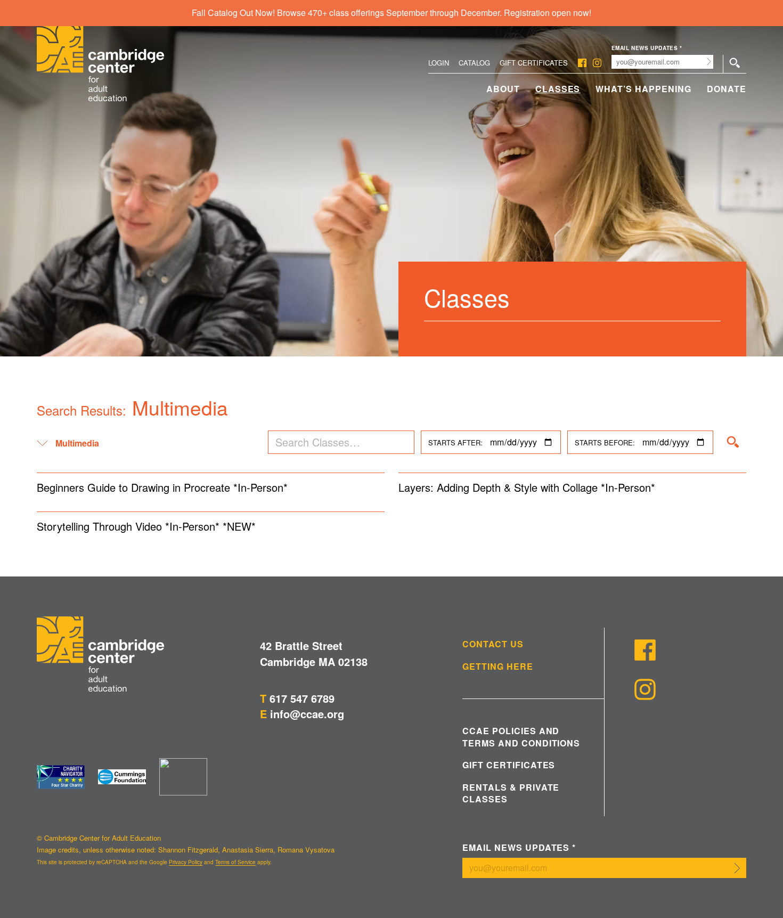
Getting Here (497, 666)
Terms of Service (235, 862)
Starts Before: (605, 442)
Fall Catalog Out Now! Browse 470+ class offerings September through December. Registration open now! (391, 12)
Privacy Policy (185, 862)
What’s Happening (643, 89)
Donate (726, 89)
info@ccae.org (307, 713)
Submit (709, 62)
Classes (558, 89)
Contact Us (493, 644)
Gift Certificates (534, 63)
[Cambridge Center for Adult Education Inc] (183, 776)
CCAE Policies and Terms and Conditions (521, 737)
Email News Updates (646, 48)
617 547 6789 (302, 698)
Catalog (474, 63)
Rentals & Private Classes (510, 793)
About (503, 89)
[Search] (733, 442)
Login (438, 63)
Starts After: (455, 442)
